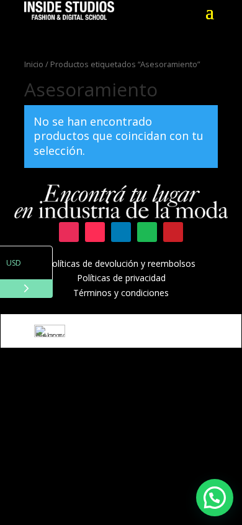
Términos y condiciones (121, 293)
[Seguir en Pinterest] (173, 232)
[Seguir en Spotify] (147, 232)
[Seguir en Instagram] (69, 232)
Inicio (33, 64)
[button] (214, 497)
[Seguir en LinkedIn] (121, 232)
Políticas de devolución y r (99, 263)
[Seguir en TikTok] (95, 232)
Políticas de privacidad (121, 278)
